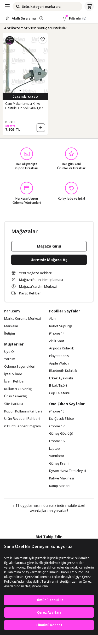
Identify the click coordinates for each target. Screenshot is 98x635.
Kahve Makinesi (61, 478)
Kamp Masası (59, 486)
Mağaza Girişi (49, 246)
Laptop (54, 449)
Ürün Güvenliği (15, 396)
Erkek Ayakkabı (61, 378)
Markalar (11, 326)
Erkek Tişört (58, 386)
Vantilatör (56, 456)
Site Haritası (13, 404)
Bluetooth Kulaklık (63, 371)
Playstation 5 (59, 356)
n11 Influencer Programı (23, 426)
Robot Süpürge (61, 326)
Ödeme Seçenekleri (19, 367)
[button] (20, 90)
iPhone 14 (57, 333)
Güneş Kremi (59, 463)
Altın (52, 319)
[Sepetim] (89, 6)
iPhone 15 (57, 411)
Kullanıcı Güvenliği (18, 389)
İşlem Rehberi (15, 381)
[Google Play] (33, 521)
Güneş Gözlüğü (61, 433)
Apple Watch (59, 363)
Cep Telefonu (59, 393)
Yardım (9, 359)
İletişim (9, 333)
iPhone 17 (57, 426)
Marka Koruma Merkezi (22, 319)
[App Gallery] (63, 521)
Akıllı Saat (56, 341)
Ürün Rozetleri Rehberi (22, 419)
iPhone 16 (57, 441)
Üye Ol (9, 352)
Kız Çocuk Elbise (61, 419)
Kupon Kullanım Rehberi (23, 411)
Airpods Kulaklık (61, 348)
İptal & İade (13, 374)
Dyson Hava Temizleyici (67, 471)
